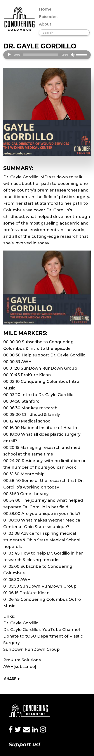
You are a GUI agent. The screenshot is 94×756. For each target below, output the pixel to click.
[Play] (9, 54)
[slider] (82, 54)
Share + (12, 679)
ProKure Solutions (22, 660)
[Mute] (72, 54)
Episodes (48, 16)
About (45, 24)
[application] (47, 54)
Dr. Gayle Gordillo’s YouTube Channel (41, 629)
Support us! (24, 744)
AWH (8, 666)
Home (45, 9)
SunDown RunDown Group (31, 649)
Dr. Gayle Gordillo (20, 623)
